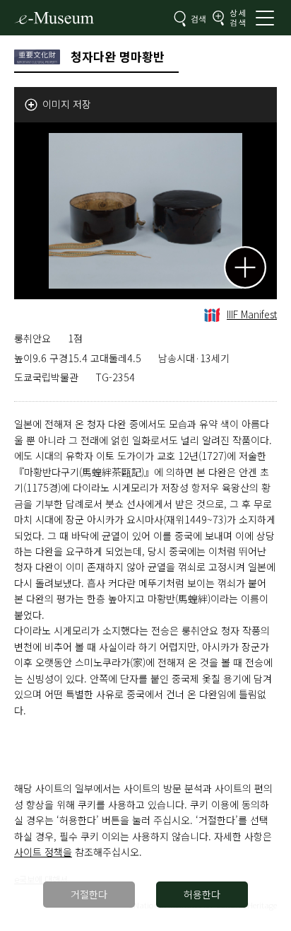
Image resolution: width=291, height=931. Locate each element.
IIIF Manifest (252, 314)
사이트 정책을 (43, 852)
